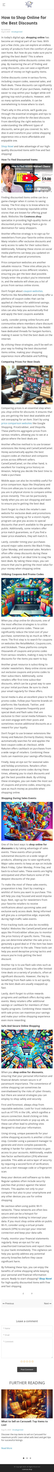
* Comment (8, 1341)
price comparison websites (16, 423)
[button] (23, 1458)
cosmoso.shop (27, 1469)
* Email (6, 1335)
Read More (6, 1448)
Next (46, 1303)
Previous (9, 1303)
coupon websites (33, 291)
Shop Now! (7, 146)
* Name (6, 1328)
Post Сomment (27, 1369)
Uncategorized (16, 32)
